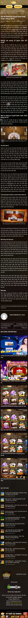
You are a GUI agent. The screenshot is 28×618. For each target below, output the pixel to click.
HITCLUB (3, 11)
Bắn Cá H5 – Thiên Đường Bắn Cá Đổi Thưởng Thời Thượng (15, 499)
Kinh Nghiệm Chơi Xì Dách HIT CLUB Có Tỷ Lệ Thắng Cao (20, 326)
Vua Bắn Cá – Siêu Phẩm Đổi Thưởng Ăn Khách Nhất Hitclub (16, 543)
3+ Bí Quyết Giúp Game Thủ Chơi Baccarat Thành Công (7, 326)
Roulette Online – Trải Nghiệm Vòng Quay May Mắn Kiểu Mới (16, 555)
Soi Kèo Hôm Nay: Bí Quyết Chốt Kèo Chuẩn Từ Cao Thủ (15, 524)
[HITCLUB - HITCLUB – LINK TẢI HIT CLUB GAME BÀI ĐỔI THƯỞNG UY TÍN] (14, 2)
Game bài (8, 11)
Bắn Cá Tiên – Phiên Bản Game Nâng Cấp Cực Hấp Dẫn (15, 549)
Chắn (2, 25)
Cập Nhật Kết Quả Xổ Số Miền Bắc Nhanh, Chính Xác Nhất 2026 (14, 530)
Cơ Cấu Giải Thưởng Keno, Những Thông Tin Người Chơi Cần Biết (16, 493)
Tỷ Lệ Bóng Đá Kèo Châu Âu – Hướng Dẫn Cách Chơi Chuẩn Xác (15, 518)
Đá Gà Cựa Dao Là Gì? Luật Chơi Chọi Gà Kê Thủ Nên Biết (16, 512)
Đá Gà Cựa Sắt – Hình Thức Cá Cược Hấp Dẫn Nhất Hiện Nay (16, 505)
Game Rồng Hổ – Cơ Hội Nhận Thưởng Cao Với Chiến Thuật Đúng (15, 561)
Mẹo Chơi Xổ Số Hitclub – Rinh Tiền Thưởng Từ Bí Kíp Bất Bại (14, 537)
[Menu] (2, 2)
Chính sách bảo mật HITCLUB (14, 611)
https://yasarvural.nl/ (16, 603)
